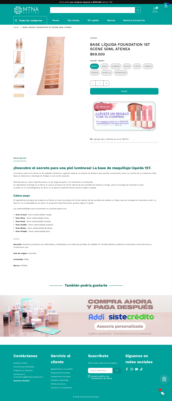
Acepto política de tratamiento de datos (101, 377)
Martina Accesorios (134, 20)
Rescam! (95, 397)
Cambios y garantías (60, 380)
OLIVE (127, 66)
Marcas (111, 20)
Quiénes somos (20, 363)
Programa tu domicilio (23, 370)
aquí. (27, 247)
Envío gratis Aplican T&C (86, 2)
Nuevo (55, 20)
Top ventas (73, 20)
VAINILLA (107, 73)
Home (16, 27)
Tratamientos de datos (61, 377)
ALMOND (116, 66)
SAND (104, 66)
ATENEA (93, 38)
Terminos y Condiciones (61, 388)
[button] (154, 10)
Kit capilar (93, 20)
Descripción (19, 158)
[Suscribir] (116, 370)
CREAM (95, 73)
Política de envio (58, 384)
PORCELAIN (121, 73)
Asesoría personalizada (23, 367)
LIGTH (137, 66)
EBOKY (94, 66)
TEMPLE (148, 66)
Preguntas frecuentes (60, 373)
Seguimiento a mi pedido (62, 369)
